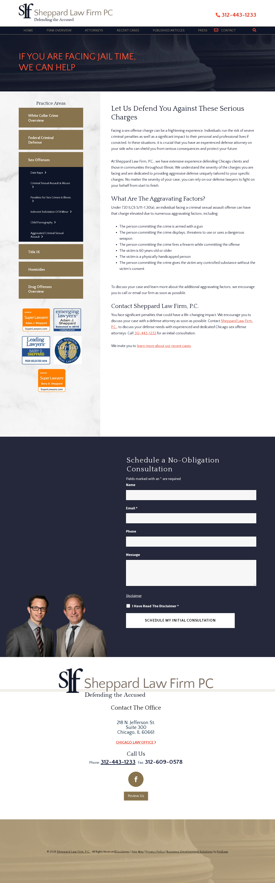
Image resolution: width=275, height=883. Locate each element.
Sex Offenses (39, 160)
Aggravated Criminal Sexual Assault (47, 235)
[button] (271, 854)
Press (202, 30)
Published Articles (169, 30)
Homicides (36, 270)
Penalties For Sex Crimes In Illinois (51, 197)
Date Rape (37, 172)
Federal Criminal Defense (41, 140)
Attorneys (94, 30)
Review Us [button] (136, 796)
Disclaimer (134, 595)
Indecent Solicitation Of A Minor (49, 211)
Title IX (34, 252)
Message (133, 554)
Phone (131, 531)
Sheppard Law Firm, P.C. (73, 851)
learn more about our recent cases (164, 346)
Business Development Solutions (190, 851)
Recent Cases (128, 30)
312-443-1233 (238, 15)
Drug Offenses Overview (40, 289)
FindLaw (222, 851)
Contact (228, 30)
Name (130, 484)
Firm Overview (59, 30)
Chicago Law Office (135, 743)
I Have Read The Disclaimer (155, 606)
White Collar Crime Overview (43, 118)
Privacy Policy (155, 851)
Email (132, 508)
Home (28, 30)
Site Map (138, 851)
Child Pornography (42, 222)
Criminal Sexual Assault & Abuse (50, 183)
